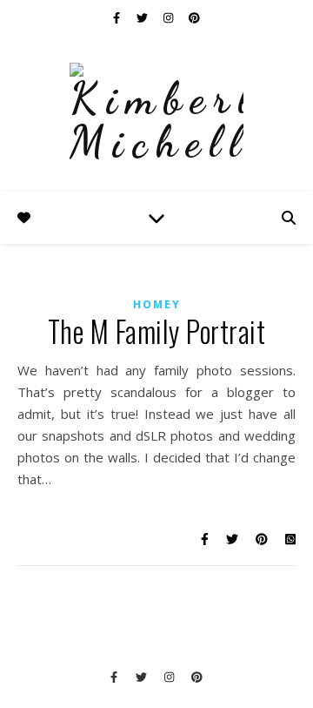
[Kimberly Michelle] (156, 113)
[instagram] (169, 17)
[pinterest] (194, 17)
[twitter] (143, 17)
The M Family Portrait (157, 331)
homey (157, 304)
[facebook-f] (118, 17)
